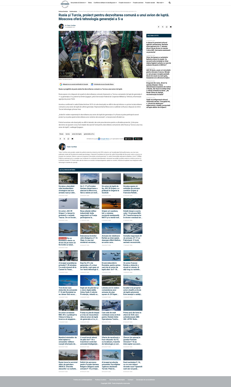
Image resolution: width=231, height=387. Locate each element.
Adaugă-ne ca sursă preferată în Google (75, 84)
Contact (130, 380)
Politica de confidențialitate (83, 380)
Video (90, 3)
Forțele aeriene (138, 3)
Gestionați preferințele (117, 380)
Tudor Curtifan (71, 25)
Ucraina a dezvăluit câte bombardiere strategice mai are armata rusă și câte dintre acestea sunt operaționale (67, 189)
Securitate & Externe (78, 3)
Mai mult (160, 3)
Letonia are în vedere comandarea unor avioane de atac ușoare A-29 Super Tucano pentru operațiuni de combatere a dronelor (111, 291)
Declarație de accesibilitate (145, 380)
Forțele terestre (124, 3)
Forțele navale (150, 3)
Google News (105, 139)
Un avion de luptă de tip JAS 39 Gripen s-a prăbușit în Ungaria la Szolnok (110, 189)
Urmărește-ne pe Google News (104, 84)
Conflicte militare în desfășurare (105, 3)
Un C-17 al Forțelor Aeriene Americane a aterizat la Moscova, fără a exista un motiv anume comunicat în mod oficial (89, 189)
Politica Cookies (100, 380)
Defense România (63, 11)
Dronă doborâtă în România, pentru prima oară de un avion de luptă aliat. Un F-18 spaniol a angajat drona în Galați (111, 266)
